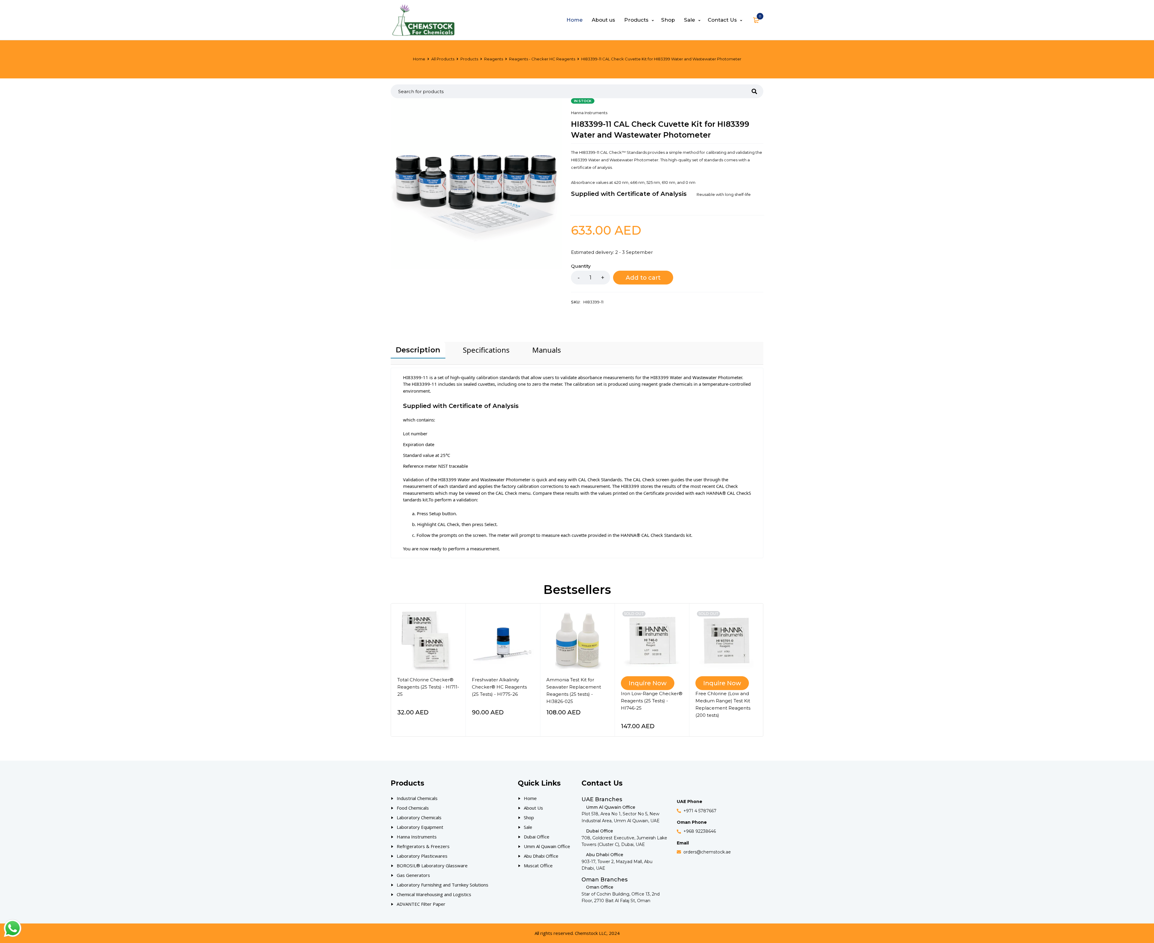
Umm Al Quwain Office (547, 846)
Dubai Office (536, 837)
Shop (529, 817)
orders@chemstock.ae (707, 852)
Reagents (493, 58)
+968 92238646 (699, 831)
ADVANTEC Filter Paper (421, 904)
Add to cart (643, 277)
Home (419, 58)
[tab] (418, 350)
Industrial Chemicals (417, 798)
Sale (528, 827)
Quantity (581, 266)
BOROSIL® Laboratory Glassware (432, 865)
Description (418, 349)
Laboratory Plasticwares (422, 856)
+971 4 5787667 (699, 811)
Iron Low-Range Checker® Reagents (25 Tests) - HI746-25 (651, 701)
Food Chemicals (413, 808)
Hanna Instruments (589, 112)
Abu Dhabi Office (541, 856)
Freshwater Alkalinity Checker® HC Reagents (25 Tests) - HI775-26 (499, 687)
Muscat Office (538, 865)
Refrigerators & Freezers (423, 846)
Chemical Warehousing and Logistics (434, 894)
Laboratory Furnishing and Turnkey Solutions (442, 885)
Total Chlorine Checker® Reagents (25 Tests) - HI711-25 (428, 687)
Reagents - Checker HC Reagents (542, 58)
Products (469, 58)
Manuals (546, 350)
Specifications (486, 350)
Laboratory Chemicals (419, 817)
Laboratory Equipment (420, 827)
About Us (533, 808)
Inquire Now (648, 683)
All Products (442, 58)
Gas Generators (413, 875)
